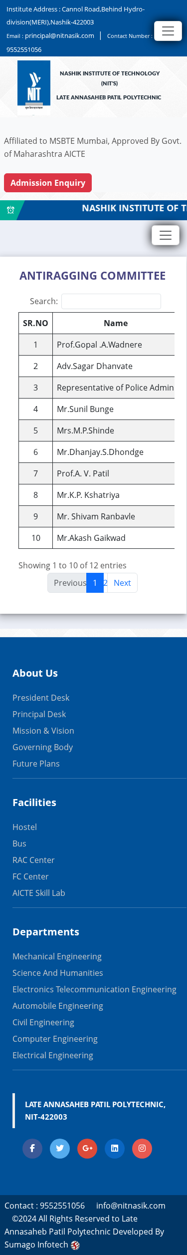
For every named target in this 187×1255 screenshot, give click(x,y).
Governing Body (42, 747)
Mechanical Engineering (57, 956)
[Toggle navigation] (168, 31)
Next (122, 582)
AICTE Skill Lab (38, 892)
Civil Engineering (43, 1022)
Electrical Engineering (52, 1055)
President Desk (40, 697)
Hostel (24, 827)
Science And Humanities (57, 972)
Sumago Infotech (37, 1244)
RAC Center (33, 859)
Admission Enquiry (47, 182)
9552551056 (23, 49)
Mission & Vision (43, 730)
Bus (19, 843)
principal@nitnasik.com (59, 35)
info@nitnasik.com (131, 1205)
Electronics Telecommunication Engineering (94, 989)
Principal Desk (39, 714)
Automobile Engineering (57, 1005)
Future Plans (36, 763)
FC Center (30, 876)
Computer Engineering (55, 1038)
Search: (44, 301)
